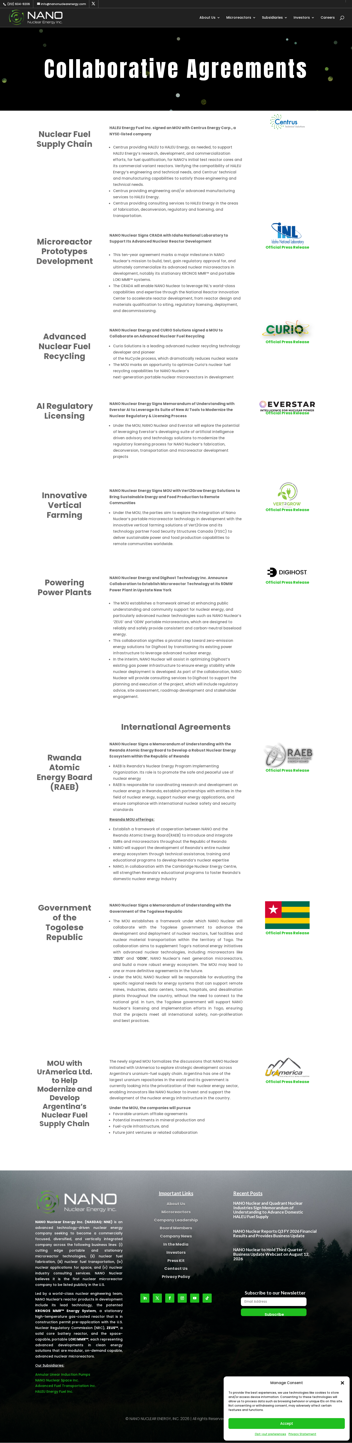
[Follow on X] (157, 1298)
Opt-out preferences (270, 1434)
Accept (286, 1423)
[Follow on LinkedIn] (144, 1298)
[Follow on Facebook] (169, 1298)
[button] (342, 1382)
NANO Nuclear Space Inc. (57, 1380)
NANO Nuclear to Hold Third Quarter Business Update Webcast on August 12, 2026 (271, 1254)
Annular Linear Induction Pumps (62, 1374)
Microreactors (238, 18)
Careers (328, 18)
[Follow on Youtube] (194, 1298)
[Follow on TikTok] (207, 1298)
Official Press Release (287, 247)
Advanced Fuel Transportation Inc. (65, 1385)
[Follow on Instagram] (182, 1298)
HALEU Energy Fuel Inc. (54, 1391)
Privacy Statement (302, 1434)
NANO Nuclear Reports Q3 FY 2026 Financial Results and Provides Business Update (275, 1233)
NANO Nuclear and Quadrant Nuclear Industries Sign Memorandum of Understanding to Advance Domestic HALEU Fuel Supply (268, 1210)
